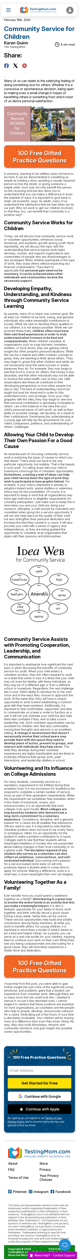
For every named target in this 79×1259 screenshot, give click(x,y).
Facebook (63, 1192)
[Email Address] (39, 1070)
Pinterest (20, 1192)
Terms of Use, (53, 1118)
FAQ (11, 1170)
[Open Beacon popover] (65, 1245)
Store (44, 1163)
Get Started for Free (39, 1083)
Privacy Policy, (16, 1121)
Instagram (41, 1192)
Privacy (45, 1170)
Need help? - (55, 1255)
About (12, 1163)
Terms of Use (18, 1178)
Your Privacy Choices (49, 1178)
